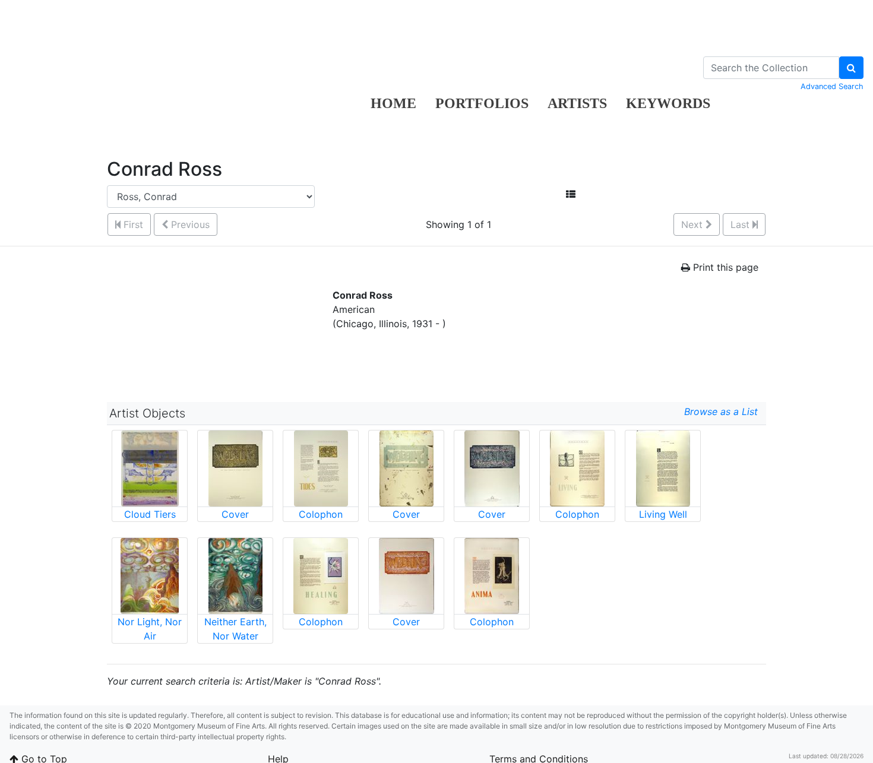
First (132, 224)
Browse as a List (724, 411)
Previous (189, 224)
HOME (393, 103)
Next (693, 224)
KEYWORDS (668, 103)
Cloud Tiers (150, 514)
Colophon (321, 514)
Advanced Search (832, 86)
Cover (235, 514)
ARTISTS (577, 103)
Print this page (724, 267)
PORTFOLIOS (482, 103)
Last (741, 224)
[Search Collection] (851, 67)
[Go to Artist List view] (570, 194)
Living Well (663, 514)
